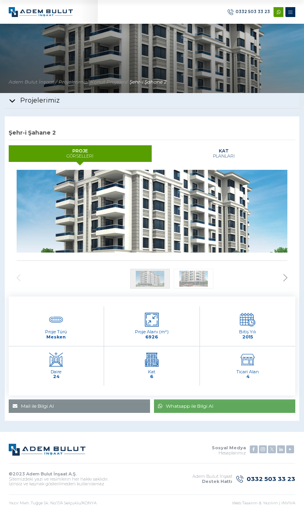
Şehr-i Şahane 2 (148, 82)
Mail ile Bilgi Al (37, 406)
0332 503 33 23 (253, 11)
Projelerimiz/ (74, 82)
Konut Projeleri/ (109, 82)
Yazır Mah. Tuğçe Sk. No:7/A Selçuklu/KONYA (53, 503)
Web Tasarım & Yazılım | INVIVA (263, 503)
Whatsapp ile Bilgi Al (189, 406)
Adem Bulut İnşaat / (33, 82)
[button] (285, 278)
